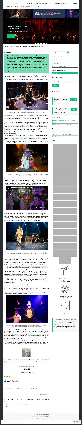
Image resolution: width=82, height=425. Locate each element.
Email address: (55, 80)
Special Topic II (30, 3)
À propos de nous (61, 56)
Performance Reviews (59, 3)
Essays (36, 3)
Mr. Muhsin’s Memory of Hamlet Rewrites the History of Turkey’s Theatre (22, 388)
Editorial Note (55, 59)
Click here (54, 94)
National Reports (43, 3)
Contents (15, 3)
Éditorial (61, 59)
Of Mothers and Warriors (42, 394)
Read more (11, 34)
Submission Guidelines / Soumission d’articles (62, 134)
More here (73, 109)
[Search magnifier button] (77, 73)
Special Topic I (22, 3)
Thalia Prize (75, 3)
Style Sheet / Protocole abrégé (59, 136)
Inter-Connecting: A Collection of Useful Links (62, 124)
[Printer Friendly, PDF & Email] (7, 376)
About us (54, 56)
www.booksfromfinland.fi (22, 361)
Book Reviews (68, 3)
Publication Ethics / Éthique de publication (61, 132)
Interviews (50, 3)
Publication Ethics (25, 423)
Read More (73, 99)
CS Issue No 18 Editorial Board (59, 66)
